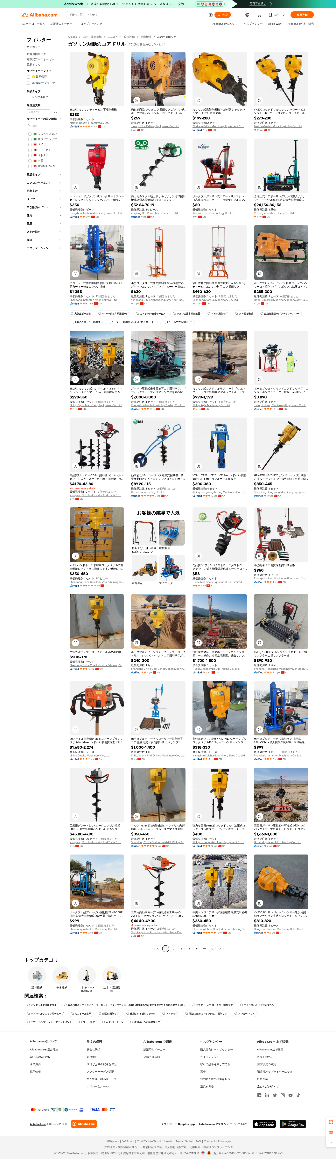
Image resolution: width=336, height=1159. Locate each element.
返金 (203, 1071)
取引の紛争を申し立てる (215, 1064)
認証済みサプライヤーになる (274, 1071)
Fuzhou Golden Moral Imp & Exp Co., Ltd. (278, 126)
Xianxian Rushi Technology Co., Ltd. (213, 213)
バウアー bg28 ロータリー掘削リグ (214, 1005)
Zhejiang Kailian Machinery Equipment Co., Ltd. (219, 126)
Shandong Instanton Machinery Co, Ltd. (93, 299)
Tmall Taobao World (149, 1141)
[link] (331, 1122)
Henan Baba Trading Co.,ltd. (147, 492)
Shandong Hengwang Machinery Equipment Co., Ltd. (281, 492)
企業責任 (35, 1064)
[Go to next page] (220, 948)
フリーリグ (89, 1022)
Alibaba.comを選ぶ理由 (44, 1049)
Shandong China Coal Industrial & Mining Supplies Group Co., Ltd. (97, 581)
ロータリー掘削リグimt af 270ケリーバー (133, 322)
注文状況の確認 (266, 1064)
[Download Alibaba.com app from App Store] (264, 1124)
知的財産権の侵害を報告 (215, 1079)
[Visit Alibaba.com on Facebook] (259, 1095)
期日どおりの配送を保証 (102, 1064)
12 (212, 948)
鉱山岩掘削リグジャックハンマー (281, 313)
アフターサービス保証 (100, 1071)
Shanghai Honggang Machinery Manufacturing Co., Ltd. (281, 668)
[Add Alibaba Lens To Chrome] (84, 1124)
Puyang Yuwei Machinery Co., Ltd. (274, 213)
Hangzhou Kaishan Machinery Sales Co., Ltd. (96, 213)
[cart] (260, 15)
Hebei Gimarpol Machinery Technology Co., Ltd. (281, 299)
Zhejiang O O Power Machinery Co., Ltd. (154, 213)
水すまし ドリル (114, 1022)
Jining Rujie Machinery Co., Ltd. (211, 405)
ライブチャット (209, 1056)
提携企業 (262, 1079)
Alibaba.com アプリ (211, 1124)
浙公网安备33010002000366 (231, 1153)
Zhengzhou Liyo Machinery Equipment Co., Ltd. (281, 578)
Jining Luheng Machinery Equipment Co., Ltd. (281, 405)
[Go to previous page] (157, 948)
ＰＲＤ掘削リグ (219, 313)
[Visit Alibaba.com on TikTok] (298, 1095)
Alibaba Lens (38, 1124)
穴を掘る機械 (246, 313)
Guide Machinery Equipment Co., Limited (217, 581)
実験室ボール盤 (82, 313)
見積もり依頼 (152, 1056)
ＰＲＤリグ (172, 1013)
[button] (210, 14)
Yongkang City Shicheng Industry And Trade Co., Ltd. (158, 299)
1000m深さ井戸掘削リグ (115, 313)
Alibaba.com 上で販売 (270, 1049)
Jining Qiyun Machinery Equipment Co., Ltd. (96, 405)
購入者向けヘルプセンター (216, 1049)
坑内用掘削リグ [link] (166, 36)
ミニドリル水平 (83, 1013)
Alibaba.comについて (43, 1041)
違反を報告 (207, 1086)
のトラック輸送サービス (152, 313)
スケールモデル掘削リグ (179, 322)
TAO (198, 1141)
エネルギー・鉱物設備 (121, 36)
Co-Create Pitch (40, 1056)
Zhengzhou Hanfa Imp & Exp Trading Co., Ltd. (158, 405)
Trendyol (209, 1141)
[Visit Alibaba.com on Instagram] (282, 1095)
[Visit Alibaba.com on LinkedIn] (267, 1095)
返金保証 (92, 1056)
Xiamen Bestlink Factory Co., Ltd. (89, 122)
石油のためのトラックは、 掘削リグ (208, 1013)
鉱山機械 (146, 36)
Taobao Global (184, 1141)
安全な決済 (93, 1049)
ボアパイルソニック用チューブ (47, 1013)
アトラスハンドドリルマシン (259, 1005)
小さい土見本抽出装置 (188, 313)
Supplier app (186, 1124)
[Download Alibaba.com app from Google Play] (293, 1124)
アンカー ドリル (246, 1013)
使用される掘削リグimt (142, 1013)
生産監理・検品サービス (102, 1079)
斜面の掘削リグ (110, 1013)
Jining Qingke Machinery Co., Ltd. (90, 755)
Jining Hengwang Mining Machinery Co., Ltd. (219, 492)
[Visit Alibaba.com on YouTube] (290, 1095)
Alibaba (72, 36)
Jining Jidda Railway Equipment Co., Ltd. (155, 126)
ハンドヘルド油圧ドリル (44, 1005)
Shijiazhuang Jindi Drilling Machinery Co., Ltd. (158, 755)
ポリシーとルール (97, 1086)
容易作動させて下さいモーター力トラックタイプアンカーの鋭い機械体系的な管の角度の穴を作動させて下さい (126, 1005)
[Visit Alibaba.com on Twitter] (275, 1095)
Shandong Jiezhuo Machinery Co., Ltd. (215, 299)
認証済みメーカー (154, 1049)
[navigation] (43, 493)
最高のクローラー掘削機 (87, 322)
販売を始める (265, 1056)
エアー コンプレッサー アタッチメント (51, 1022)
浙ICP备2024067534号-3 (267, 1153)
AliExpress (112, 1141)
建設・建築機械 (92, 36)
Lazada (168, 1141)
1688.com (128, 1141)
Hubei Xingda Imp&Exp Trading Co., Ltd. (216, 668)
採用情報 (35, 1071)
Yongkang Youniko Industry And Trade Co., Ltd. (97, 495)
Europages (224, 1141)
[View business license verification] (203, 1153)
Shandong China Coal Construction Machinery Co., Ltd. (158, 668)
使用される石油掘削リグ (147, 1022)
